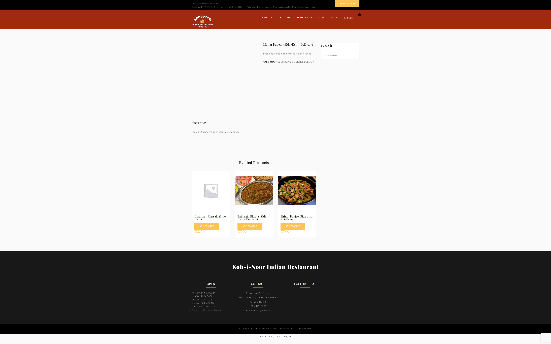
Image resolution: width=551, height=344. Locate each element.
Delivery (320, 18)
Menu (290, 18)
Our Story (277, 18)
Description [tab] (199, 123)
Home (264, 18)
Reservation (347, 3)
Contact (334, 18)
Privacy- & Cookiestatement (207, 310)
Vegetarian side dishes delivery (295, 62)
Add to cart (206, 226)
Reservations (304, 18)
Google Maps (263, 310)
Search (354, 55)
